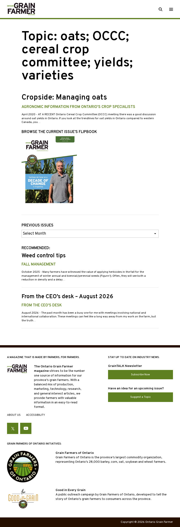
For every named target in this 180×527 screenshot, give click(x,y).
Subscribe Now (140, 374)
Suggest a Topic (140, 397)
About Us (14, 415)
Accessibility (35, 415)
